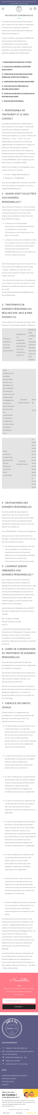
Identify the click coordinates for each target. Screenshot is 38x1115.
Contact (5, 1084)
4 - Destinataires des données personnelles (18, 81)
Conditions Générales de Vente (14, 1075)
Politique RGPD (8, 1081)
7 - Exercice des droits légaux (13, 101)
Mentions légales (9, 1078)
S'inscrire (18, 1007)
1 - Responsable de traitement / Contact (17, 62)
